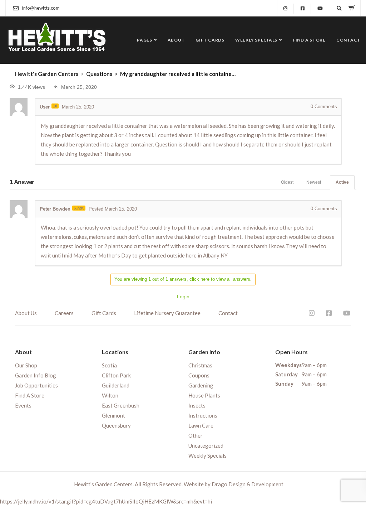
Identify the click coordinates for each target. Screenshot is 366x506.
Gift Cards (210, 40)
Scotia (109, 365)
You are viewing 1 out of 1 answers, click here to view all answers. (183, 279)
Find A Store (309, 40)
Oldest (287, 182)
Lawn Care (200, 425)
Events (23, 405)
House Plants (204, 395)
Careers (64, 313)
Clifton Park (116, 375)
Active (342, 182)
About (176, 40)
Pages (144, 40)
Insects (197, 405)
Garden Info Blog (35, 375)
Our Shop (26, 365)
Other (195, 435)
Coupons (198, 375)
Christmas (200, 365)
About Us (26, 313)
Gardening (200, 385)
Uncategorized (205, 445)
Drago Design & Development (247, 484)
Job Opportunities (36, 385)
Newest (313, 182)
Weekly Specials (256, 40)
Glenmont (113, 415)
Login (183, 296)
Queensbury (116, 425)
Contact (348, 40)
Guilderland (115, 385)
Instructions (202, 415)
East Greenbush (120, 405)
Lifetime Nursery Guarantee (167, 313)
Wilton (110, 395)
